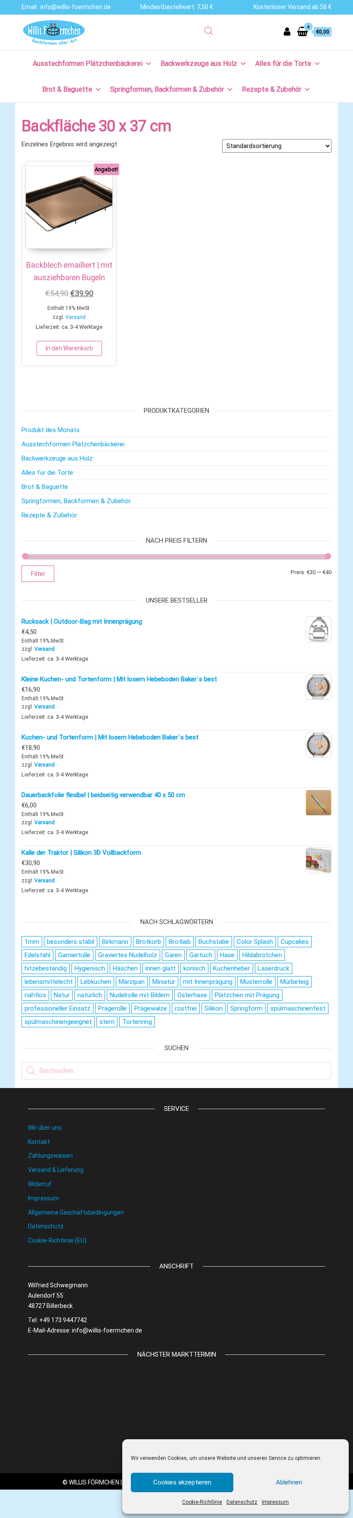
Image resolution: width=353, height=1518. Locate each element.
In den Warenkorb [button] (69, 348)
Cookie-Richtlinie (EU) (57, 1240)
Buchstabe (213, 942)
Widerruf (40, 1184)
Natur (62, 995)
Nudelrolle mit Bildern (140, 995)
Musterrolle (256, 982)
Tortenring (137, 1022)
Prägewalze (150, 1008)
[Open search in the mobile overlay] (208, 31)
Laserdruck (273, 968)
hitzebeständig (46, 968)
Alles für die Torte (283, 63)
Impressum (275, 1502)
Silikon (213, 1008)
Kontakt (39, 1141)
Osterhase (192, 995)
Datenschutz (241, 1502)
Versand (75, 317)
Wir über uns (45, 1127)
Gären (173, 955)
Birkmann (115, 942)
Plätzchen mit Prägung (247, 995)
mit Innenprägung (207, 982)
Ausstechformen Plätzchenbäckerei (87, 63)
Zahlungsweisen (50, 1155)
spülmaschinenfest (297, 1008)
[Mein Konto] (287, 31)
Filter (38, 574)
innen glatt (161, 968)
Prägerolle (112, 1008)
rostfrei (186, 1008)
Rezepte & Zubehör (271, 89)
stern (107, 1022)
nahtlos (35, 995)
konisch (194, 968)
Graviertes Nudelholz (127, 955)
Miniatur (163, 982)
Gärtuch (200, 955)
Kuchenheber (231, 968)
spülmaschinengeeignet (58, 1022)
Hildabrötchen (262, 955)
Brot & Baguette (67, 89)
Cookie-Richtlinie (202, 1502)
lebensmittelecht (49, 982)
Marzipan (132, 982)
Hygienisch (89, 968)
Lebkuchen (96, 982)
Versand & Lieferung (56, 1169)
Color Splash (255, 942)
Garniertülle (74, 955)
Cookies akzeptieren (182, 1482)
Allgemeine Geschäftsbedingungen (76, 1212)
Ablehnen (289, 1482)
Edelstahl (37, 955)
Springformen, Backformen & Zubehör (167, 89)
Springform (246, 1008)
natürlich (89, 995)
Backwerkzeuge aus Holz (199, 63)
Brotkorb (148, 942)
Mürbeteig (294, 982)
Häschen (125, 968)
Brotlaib (180, 942)
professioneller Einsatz (57, 1008)
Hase (227, 955)
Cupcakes (295, 942)
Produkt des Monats (51, 430)
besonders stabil (70, 942)
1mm (32, 942)
